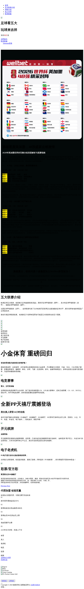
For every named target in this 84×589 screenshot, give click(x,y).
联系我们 (4, 581)
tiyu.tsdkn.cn (10, 587)
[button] (4, 486)
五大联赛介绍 (10, 7)
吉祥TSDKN (35, 585)
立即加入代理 (6, 558)
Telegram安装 (7, 43)
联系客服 (8, 14)
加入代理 (8, 12)
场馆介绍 (8, 9)
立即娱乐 (4, 39)
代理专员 (4, 560)
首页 (6, 5)
